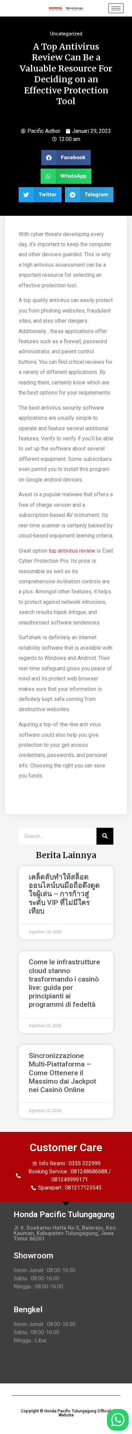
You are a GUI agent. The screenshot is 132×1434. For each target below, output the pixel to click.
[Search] (104, 836)
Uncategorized (66, 34)
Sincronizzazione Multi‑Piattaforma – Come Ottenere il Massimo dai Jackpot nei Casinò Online (62, 1073)
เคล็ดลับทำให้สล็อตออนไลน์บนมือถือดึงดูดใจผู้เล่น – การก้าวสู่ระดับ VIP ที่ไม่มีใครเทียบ (64, 894)
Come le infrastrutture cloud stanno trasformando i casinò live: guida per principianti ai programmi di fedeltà (64, 983)
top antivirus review (72, 551)
